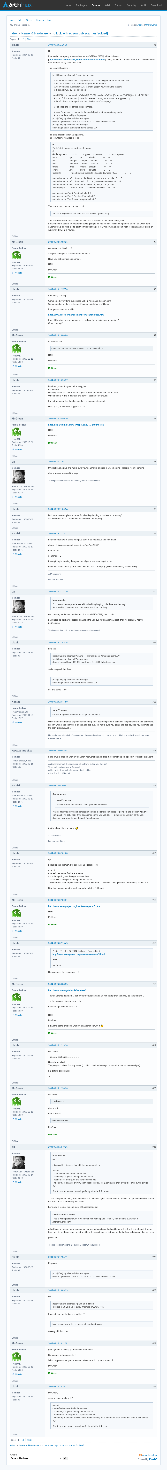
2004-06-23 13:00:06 (58, 335)
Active (140, 25)
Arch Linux (17, 5)
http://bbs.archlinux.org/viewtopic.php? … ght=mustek (76, 425)
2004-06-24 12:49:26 (58, 1147)
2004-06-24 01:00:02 (58, 785)
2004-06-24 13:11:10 (57, 1343)
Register (40, 20)
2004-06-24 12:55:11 (57, 1257)
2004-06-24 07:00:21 (58, 900)
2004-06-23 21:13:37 (58, 533)
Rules (20, 20)
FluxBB (153, 1459)
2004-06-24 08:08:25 (58, 984)
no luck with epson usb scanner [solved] (80, 33)
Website (18, 273)
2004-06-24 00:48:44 (58, 750)
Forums (96, 5)
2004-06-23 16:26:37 (58, 380)
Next (29, 39)
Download (156, 5)
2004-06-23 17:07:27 (58, 461)
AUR (143, 5)
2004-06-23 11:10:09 (57, 45)
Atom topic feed (149, 1455)
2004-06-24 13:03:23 (58, 1290)
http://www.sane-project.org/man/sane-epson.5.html (74, 906)
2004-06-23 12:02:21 (58, 242)
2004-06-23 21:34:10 (58, 591)
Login (49, 20)
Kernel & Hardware (34, 33)
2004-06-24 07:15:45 (58, 943)
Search (29, 20)
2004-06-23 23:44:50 (58, 702)
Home (68, 5)
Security (131, 5)
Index (12, 20)
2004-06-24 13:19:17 (58, 1386)
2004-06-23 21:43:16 (58, 642)
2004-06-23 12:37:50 (58, 289)
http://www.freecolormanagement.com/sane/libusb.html (77, 59)
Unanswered (151, 25)
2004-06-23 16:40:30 (58, 418)
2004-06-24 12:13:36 (58, 1045)
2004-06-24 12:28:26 (58, 1088)
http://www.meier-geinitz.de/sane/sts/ (67, 990)
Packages (81, 5)
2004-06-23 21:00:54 (58, 509)
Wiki (107, 5)
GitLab (118, 5)
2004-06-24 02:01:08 (58, 853)
